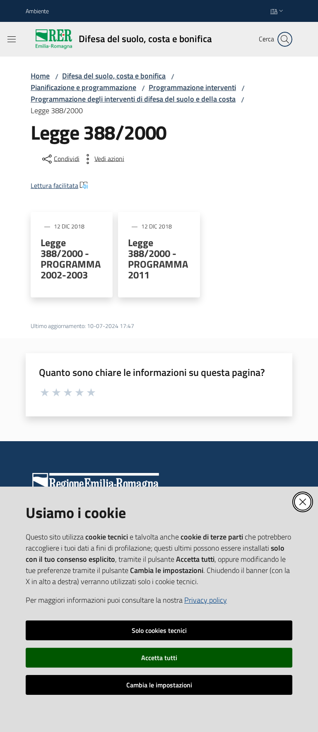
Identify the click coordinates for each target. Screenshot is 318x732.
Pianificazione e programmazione (83, 87)
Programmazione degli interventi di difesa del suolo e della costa (133, 99)
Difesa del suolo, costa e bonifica (114, 75)
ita (273, 11)
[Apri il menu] (12, 39)
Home (40, 75)
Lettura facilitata (54, 185)
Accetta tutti (159, 658)
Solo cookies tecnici (159, 630)
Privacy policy (205, 600)
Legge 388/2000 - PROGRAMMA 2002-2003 (71, 258)
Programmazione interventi (192, 87)
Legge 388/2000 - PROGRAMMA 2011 (158, 258)
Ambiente (37, 11)
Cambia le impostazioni (159, 685)
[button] (284, 39)
